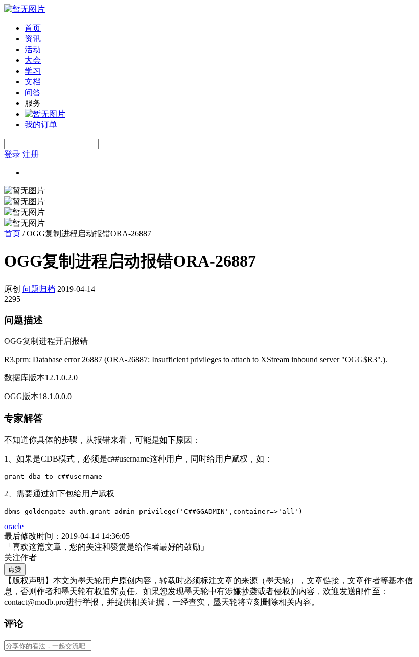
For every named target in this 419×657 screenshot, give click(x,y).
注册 (30, 154)
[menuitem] (220, 28)
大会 (33, 60)
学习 (33, 71)
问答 (33, 92)
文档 (33, 81)
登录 (12, 154)
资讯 (33, 38)
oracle (14, 526)
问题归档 (38, 288)
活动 (33, 49)
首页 (33, 28)
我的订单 (41, 124)
